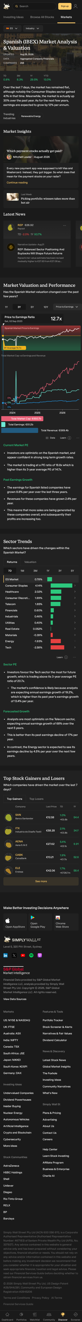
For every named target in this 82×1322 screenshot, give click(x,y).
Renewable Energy (31, 116)
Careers (47, 1139)
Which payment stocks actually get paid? (34, 151)
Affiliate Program (53, 1162)
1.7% (65, 870)
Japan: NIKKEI (12, 1059)
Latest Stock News (54, 1060)
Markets (66, 17)
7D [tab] (10, 570)
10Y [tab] (46, 307)
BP (5, 1212)
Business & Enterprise (56, 1169)
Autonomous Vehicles (16, 1119)
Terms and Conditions (16, 1297)
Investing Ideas (13, 17)
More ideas (10, 1145)
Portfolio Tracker (53, 1020)
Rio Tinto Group (13, 1198)
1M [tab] (22, 570)
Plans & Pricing (52, 1112)
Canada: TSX (11, 1046)
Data (52, 437)
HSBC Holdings (12, 1172)
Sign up (65, 6)
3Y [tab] (19, 307)
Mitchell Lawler (22, 156)
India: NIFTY (10, 1040)
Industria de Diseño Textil (28, 831)
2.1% (63, 830)
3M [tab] (35, 570)
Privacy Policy (40, 1297)
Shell (6, 1178)
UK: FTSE (9, 1027)
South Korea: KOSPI (15, 1066)
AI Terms (56, 1297)
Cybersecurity (12, 1139)
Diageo (7, 1192)
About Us (48, 1126)
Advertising (50, 1119)
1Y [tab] (6, 307)
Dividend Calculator (55, 1040)
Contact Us (49, 1132)
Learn (63, 437)
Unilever (8, 1185)
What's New (50, 1093)
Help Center (50, 1149)
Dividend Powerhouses (17, 1099)
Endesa (19, 871)
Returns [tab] (12, 562)
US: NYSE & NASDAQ (16, 1020)
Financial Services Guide (18, 1304)
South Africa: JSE (14, 1053)
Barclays (8, 1218)
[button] (11, 253)
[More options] (64, 225)
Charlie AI (48, 1175)
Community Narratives (56, 1086)
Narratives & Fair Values (57, 1033)
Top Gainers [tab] (14, 798)
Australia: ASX (12, 1033)
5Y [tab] (32, 307)
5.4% (63, 844)
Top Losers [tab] (36, 798)
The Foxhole (50, 1073)
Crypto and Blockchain (17, 1132)
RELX (6, 1205)
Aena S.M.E (21, 845)
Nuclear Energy (12, 1112)
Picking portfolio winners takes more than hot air (48, 200)
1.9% (63, 857)
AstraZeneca (11, 1165)
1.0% (63, 817)
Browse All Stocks (42, 17)
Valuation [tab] (30, 562)
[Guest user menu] (75, 6)
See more (41, 881)
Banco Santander (24, 818)
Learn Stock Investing (56, 1155)
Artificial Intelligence (15, 1126)
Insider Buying (12, 1106)
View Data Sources (14, 999)
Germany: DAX (12, 1073)
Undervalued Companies (18, 1093)
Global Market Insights (56, 1066)
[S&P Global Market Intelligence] (16, 970)
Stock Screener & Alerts (57, 1027)
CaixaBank (20, 858)
